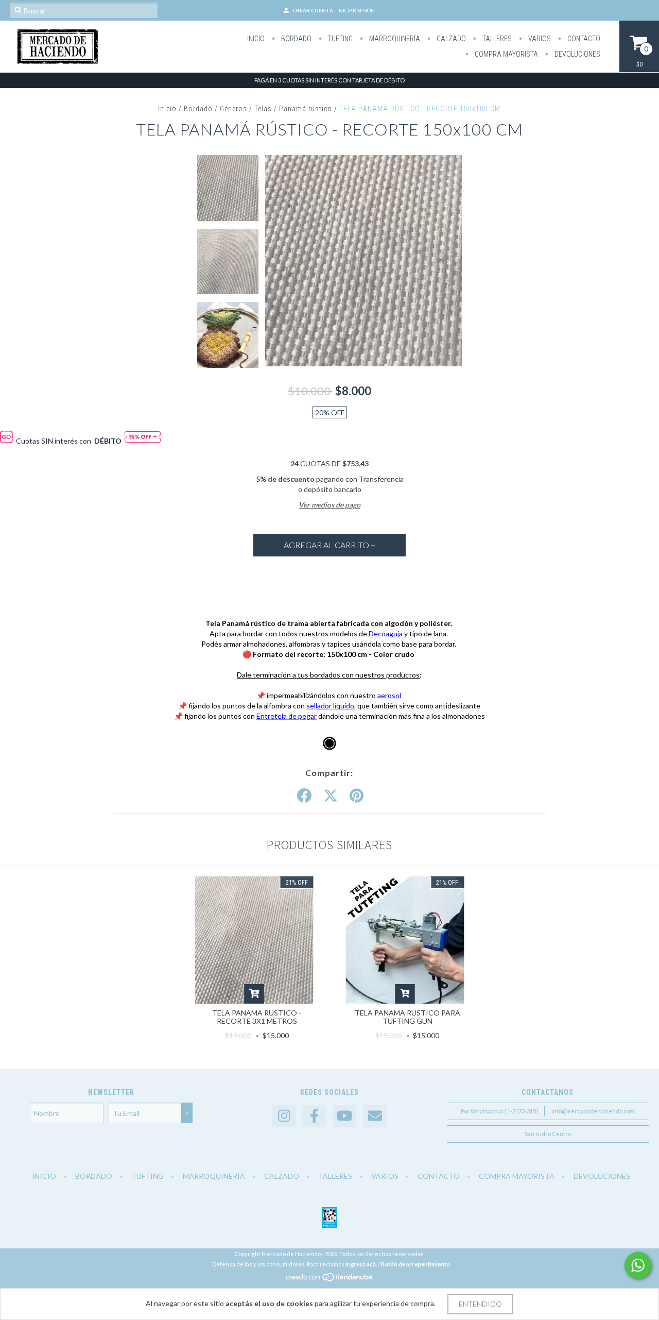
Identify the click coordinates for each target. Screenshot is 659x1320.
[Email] (375, 1116)
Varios (539, 39)
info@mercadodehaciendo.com (592, 1111)
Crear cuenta (312, 10)
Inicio (256, 39)
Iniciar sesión (356, 10)
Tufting (339, 39)
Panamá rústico (305, 109)
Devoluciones (576, 54)
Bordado (295, 39)
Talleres (496, 39)
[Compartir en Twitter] (330, 796)
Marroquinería (394, 39)
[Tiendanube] (330, 1280)
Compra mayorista (505, 54)
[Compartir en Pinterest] (356, 796)
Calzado (450, 39)
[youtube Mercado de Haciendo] (344, 1116)
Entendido (480, 1303)
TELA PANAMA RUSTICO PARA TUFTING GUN (407, 1016)
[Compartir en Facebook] (304, 796)
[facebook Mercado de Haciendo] (314, 1116)
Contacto (583, 39)
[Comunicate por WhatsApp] (638, 1265)
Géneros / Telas (246, 109)
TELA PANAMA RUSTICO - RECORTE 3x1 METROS (256, 1016)
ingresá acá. (361, 1264)
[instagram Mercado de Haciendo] (284, 1116)
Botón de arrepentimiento (415, 1264)
